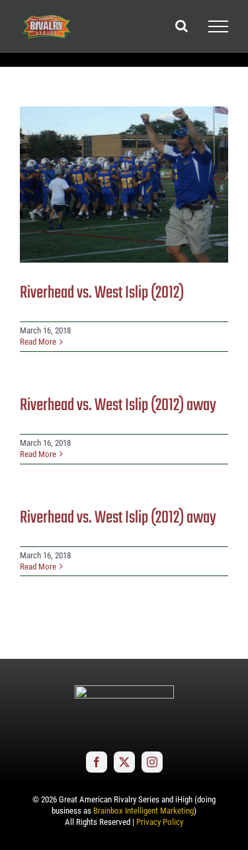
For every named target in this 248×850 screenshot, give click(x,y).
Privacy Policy (159, 822)
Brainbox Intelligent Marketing (143, 811)
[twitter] (124, 762)
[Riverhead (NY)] (124, 184)
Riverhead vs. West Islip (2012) (102, 293)
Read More (38, 342)
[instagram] (152, 762)
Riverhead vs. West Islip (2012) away (118, 405)
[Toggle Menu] (218, 26)
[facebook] (96, 762)
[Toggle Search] (181, 25)
